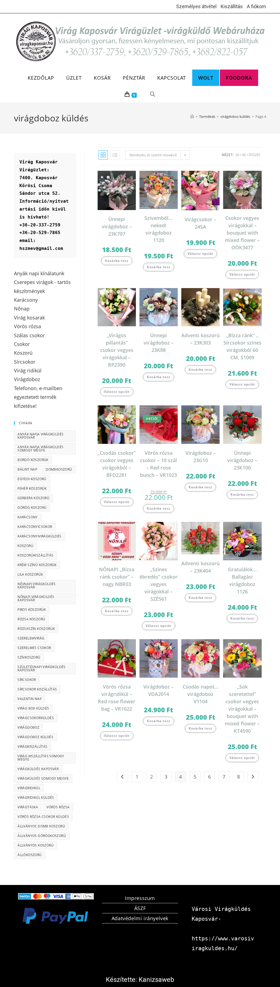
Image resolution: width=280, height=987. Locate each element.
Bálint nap (27, 469)
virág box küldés (33, 708)
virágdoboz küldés (35, 737)
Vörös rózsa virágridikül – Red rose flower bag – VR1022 (116, 697)
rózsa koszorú (31, 619)
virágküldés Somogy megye (43, 778)
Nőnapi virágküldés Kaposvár (36, 598)
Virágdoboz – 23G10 (200, 456)
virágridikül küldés (36, 797)
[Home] (192, 116)
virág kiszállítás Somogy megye (41, 758)
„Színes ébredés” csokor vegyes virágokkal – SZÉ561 (158, 584)
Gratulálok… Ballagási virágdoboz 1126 (242, 580)
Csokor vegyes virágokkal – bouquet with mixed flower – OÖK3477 (242, 233)
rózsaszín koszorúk (36, 628)
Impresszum (140, 898)
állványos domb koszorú (41, 826)
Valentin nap (30, 698)
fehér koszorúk (32, 488)
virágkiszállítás (32, 746)
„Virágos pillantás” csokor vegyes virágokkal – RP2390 (116, 350)
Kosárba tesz (117, 260)
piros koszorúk (32, 609)
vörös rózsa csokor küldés (43, 816)
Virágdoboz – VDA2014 (158, 690)
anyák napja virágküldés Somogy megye (40, 449)
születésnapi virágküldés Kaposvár (42, 668)
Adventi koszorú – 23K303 (200, 339)
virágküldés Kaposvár (38, 769)
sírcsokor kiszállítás (37, 689)
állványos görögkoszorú (42, 835)
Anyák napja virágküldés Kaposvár (40, 436)
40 (244, 154)
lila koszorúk (30, 574)
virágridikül (29, 788)
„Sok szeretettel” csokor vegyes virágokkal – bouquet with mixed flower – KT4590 (242, 708)
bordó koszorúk (33, 459)
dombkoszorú (59, 469)
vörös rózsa (57, 807)
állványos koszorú (36, 845)
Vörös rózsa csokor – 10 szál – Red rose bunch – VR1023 (158, 464)
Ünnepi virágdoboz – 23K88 (159, 342)
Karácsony (28, 517)
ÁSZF (140, 908)
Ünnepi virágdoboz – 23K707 (117, 226)
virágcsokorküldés (36, 718)
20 (237, 154)
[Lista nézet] (115, 155)
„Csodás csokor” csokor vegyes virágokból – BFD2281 (117, 464)
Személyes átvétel (196, 6)
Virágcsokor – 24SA (200, 223)
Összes (255, 154)
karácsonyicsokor (35, 526)
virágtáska (28, 807)
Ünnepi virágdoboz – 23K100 (242, 460)
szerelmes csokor (34, 647)
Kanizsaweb (156, 979)
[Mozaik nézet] (103, 155)
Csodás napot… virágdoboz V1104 (200, 694)
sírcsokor (27, 679)
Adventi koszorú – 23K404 (200, 567)
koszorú (25, 545)
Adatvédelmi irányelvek (140, 918)
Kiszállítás (232, 6)
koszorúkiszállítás (35, 555)
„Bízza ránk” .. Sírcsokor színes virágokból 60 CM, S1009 (242, 346)
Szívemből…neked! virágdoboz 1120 (158, 229)
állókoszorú (30, 855)
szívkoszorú (29, 657)
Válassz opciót (200, 253)
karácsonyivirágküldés (39, 536)
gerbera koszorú (33, 498)
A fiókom (256, 6)
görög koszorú (32, 507)
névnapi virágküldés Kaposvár (37, 586)
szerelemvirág (31, 638)
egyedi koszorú (32, 479)
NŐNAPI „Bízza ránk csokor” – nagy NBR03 (116, 576)
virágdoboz (28, 727)
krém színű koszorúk (37, 565)
